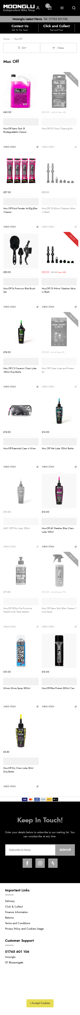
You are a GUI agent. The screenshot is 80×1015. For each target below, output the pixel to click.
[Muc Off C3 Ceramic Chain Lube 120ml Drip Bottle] (20, 331)
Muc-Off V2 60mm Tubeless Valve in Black (58, 210)
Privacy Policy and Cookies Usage (24, 928)
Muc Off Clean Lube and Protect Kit (58, 370)
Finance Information (16, 912)
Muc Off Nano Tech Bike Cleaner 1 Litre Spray (59, 610)
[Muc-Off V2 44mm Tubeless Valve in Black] (59, 251)
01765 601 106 (17, 951)
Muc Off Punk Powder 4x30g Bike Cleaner (20, 210)
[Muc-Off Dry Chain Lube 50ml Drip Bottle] (20, 730)
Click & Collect (14, 906)
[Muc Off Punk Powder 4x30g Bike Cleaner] (20, 171)
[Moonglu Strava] (53, 863)
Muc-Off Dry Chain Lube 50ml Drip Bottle (18, 770)
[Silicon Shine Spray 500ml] (20, 651)
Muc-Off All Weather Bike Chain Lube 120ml (58, 530)
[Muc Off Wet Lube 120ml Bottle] (59, 411)
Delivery (10, 901)
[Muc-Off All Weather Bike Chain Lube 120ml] (59, 491)
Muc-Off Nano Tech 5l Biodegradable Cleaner (15, 130)
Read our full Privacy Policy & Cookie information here (40, 993)
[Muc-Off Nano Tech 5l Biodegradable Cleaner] (20, 91)
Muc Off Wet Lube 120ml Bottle (58, 448)
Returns (9, 917)
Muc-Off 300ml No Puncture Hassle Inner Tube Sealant (17, 610)
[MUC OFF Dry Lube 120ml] (20, 491)
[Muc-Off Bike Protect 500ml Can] (59, 651)
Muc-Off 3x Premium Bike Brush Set (19, 290)
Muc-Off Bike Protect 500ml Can (58, 688)
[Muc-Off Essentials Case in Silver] (20, 411)
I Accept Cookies (40, 1003)
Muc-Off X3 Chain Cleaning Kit (57, 128)
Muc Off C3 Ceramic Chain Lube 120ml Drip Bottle (19, 370)
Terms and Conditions (17, 923)
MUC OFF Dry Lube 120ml (16, 528)
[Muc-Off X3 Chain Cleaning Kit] (59, 91)
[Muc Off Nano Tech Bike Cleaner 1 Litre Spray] (59, 570)
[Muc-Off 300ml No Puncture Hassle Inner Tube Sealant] (20, 570)
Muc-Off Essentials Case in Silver (19, 448)
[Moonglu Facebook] (27, 863)
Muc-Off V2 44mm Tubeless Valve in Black (59, 290)
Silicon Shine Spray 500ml (16, 688)
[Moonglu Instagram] (40, 863)
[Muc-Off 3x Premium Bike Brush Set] (20, 251)
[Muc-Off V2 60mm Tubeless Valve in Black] (59, 171)
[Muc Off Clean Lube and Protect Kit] (59, 331)
